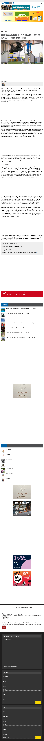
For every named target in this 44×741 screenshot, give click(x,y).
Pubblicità (26, 607)
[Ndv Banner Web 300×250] (22, 568)
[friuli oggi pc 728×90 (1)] (22, 9)
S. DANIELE (5, 726)
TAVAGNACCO (5, 716)
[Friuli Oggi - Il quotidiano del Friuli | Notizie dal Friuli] (20, 3)
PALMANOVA (5, 734)
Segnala (30, 607)
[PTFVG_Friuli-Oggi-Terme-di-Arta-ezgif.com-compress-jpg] (22, 515)
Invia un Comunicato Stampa (18, 607)
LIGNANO (4, 729)
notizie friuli (7, 256)
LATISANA (4, 721)
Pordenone (5, 681)
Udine (4, 679)
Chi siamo (5, 639)
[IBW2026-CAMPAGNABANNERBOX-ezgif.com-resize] (22, 585)
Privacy (3, 621)
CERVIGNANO (5, 719)
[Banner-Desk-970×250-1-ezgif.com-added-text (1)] (22, 21)
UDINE (4, 711)
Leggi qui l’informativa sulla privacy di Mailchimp (32, 623)
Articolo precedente (16, 300)
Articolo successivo (27, 300)
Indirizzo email (5, 618)
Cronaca (4, 689)
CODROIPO (5, 714)
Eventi (4, 697)
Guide (4, 699)
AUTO (4, 702)
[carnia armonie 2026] (22, 397)
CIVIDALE (4, 724)
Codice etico (10, 639)
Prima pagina (5, 676)
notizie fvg (13, 256)
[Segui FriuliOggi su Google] (22, 71)
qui (24, 246)
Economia (4, 691)
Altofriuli (4, 684)
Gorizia (4, 686)
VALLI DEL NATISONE (6, 737)
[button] (41, 3)
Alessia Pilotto (9, 84)
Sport (4, 694)
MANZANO (4, 732)
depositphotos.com (13, 666)
